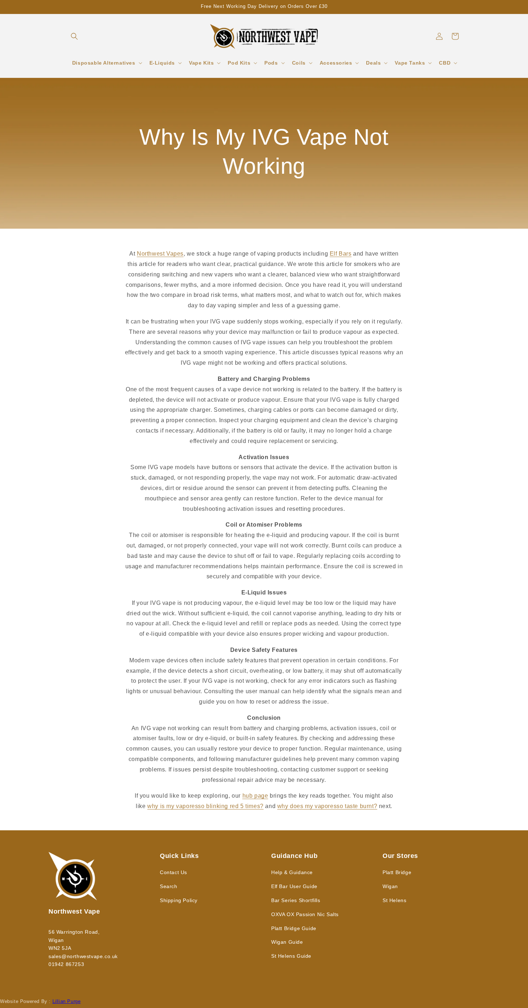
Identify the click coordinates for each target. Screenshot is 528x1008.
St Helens (394, 900)
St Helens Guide (291, 956)
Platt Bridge (397, 872)
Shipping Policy (179, 900)
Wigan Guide (287, 942)
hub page (255, 796)
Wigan (390, 886)
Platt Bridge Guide (293, 928)
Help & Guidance (292, 872)
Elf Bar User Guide (294, 886)
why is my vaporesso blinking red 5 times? (205, 806)
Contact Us (173, 872)
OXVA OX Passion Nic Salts (305, 914)
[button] (74, 36)
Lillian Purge (66, 1001)
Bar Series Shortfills (295, 900)
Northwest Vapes (160, 254)
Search (168, 886)
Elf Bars (341, 254)
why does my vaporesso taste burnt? (327, 806)
